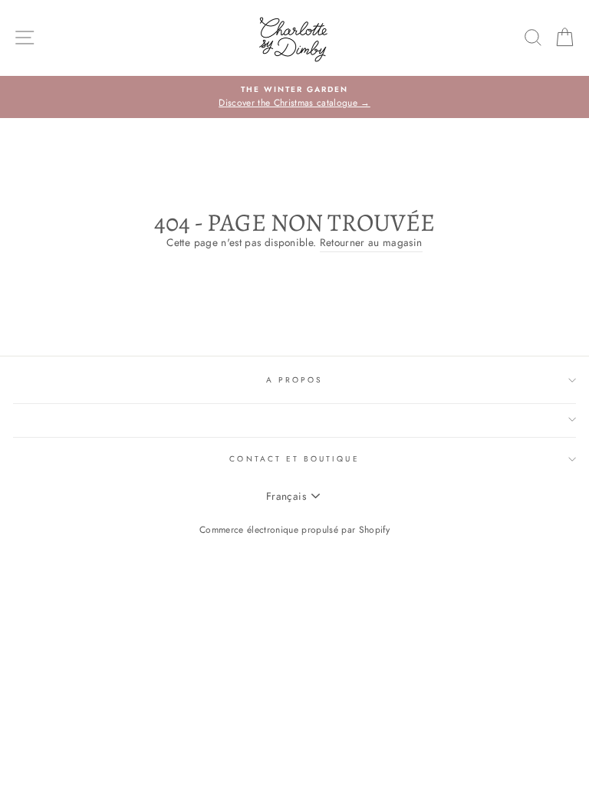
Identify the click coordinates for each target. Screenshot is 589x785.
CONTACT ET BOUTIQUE (294, 459)
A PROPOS (294, 380)
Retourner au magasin (371, 242)
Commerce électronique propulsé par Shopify (294, 530)
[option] (294, 97)
